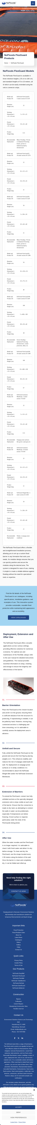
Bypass (18, 999)
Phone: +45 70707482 (18, 1032)
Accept (18, 1107)
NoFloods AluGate (18, 983)
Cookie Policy (14, 1122)
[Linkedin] (22, 1038)
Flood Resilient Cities (18, 932)
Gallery (18, 944)
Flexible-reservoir (18, 1008)
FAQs (18, 947)
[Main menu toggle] (33, 3)
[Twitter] (18, 1038)
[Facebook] (15, 1038)
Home (6, 63)
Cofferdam (18, 1001)
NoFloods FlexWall (18, 978)
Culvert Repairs (18, 1004)
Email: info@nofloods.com (18, 1029)
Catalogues (18, 940)
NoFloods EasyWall (18, 973)
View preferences (18, 1117)
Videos (19, 942)
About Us (18, 935)
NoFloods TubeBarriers (19, 980)
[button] (34, 1090)
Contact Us (18, 949)
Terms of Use (18, 965)
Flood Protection (18, 930)
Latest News (18, 937)
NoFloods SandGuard (18, 985)
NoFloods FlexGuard (18, 976)
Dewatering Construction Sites (18, 1006)
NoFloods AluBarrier (19, 988)
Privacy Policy (22, 1122)
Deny (18, 1112)
